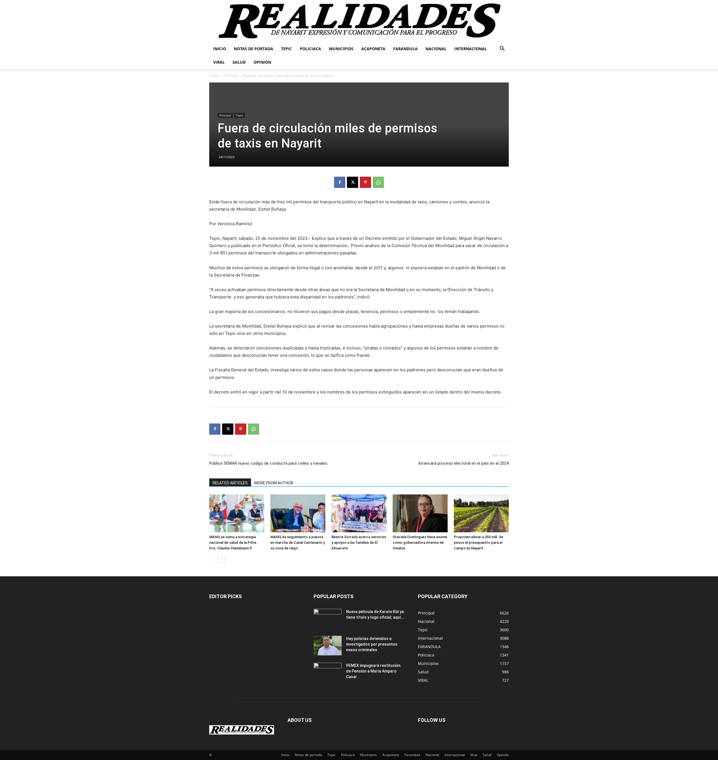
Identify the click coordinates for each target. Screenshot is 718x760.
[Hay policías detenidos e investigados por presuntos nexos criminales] (328, 645)
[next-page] (221, 559)
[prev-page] (212, 559)
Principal (231, 75)
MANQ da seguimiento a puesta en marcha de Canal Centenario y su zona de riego (297, 542)
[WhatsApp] (378, 182)
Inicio (219, 48)
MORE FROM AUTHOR (273, 483)
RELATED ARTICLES (230, 483)
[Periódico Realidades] (359, 21)
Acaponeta (373, 48)
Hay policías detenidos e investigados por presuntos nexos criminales (371, 644)
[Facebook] (339, 182)
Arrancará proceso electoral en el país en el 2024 (463, 463)
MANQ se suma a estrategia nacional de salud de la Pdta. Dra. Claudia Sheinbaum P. (233, 542)
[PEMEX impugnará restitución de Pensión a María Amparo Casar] (328, 672)
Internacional (470, 48)
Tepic (286, 48)
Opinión (262, 62)
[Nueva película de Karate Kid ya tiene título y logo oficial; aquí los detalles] (328, 618)
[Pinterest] (365, 182)
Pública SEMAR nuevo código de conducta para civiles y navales (268, 463)
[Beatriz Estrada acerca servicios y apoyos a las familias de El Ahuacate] (359, 513)
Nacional (436, 48)
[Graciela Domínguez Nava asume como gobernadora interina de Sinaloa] (420, 513)
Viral (219, 62)
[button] (502, 49)
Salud (239, 62)
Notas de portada (253, 48)
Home (214, 75)
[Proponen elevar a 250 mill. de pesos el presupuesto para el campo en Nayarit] (481, 513)
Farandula (405, 48)
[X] (352, 182)
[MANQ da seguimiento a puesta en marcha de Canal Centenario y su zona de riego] (297, 513)
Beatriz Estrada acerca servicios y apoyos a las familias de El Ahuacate (359, 542)
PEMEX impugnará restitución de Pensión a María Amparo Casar (373, 671)
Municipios (341, 48)
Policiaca (310, 48)
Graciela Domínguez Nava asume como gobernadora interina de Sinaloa (420, 542)
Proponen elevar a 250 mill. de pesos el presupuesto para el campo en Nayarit (478, 542)
